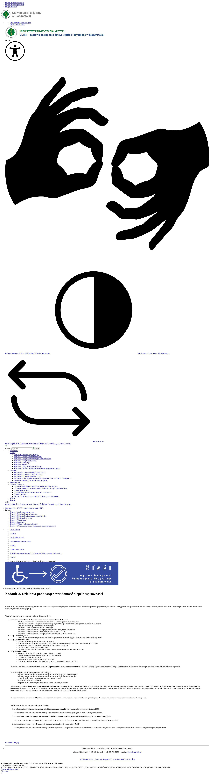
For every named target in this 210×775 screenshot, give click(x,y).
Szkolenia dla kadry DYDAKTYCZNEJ (28, 474)
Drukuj (7, 743)
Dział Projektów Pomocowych (20, 23)
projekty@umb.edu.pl (133, 752)
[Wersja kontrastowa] (8, 502)
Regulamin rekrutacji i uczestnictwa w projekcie (31, 480)
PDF (11, 743)
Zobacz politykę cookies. (9, 769)
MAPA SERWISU (86, 759)
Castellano (23, 444)
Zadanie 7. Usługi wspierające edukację (28, 466)
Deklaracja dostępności (103, 759)
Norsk (45, 444)
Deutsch (30, 444)
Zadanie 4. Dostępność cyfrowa (25, 461)
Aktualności (14, 451)
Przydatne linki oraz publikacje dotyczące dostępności (33, 492)
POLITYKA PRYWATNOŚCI (124, 759)
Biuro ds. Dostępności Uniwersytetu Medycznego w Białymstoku (37, 496)
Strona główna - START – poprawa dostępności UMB (24, 508)
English (13, 444)
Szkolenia (13, 470)
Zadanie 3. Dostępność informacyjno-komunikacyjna (32, 459)
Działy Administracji (17, 537)
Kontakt (12, 500)
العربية (57, 444)
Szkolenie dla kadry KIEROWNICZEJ (28, 476)
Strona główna (15, 530)
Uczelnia (13, 534)
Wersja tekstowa (163, 353)
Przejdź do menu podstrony (14, 5)
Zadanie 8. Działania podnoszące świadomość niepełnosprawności (37, 468)
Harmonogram (15, 482)
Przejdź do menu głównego (14, 3)
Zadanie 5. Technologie (22, 463)
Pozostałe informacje (17, 484)
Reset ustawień (98, 441)
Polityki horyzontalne (21, 490)
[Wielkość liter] (6, 502)
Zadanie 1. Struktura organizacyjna (26, 455)
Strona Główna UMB (17, 25)
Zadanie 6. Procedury (21, 465)
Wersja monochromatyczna (147, 353)
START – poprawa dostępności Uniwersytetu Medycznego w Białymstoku (35, 553)
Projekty (12, 545)
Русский (51, 444)
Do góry (16, 743)
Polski (7, 444)
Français (36, 444)
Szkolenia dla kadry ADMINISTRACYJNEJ (30, 472)
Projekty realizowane (17, 549)
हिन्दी (41, 444)
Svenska (68, 444)
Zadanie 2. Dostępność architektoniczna (28, 457)
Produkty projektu (20, 494)
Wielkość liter (29, 353)
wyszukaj (8, 448)
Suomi (62, 444)
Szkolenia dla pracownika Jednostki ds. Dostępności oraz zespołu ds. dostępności (42, 478)
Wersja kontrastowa (43, 353)
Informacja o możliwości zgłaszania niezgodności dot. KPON (35, 486)
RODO (12, 498)
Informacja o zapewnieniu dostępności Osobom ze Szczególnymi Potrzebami (41, 488)
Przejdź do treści (11, 7)
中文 (18, 444)
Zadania (12, 453)
